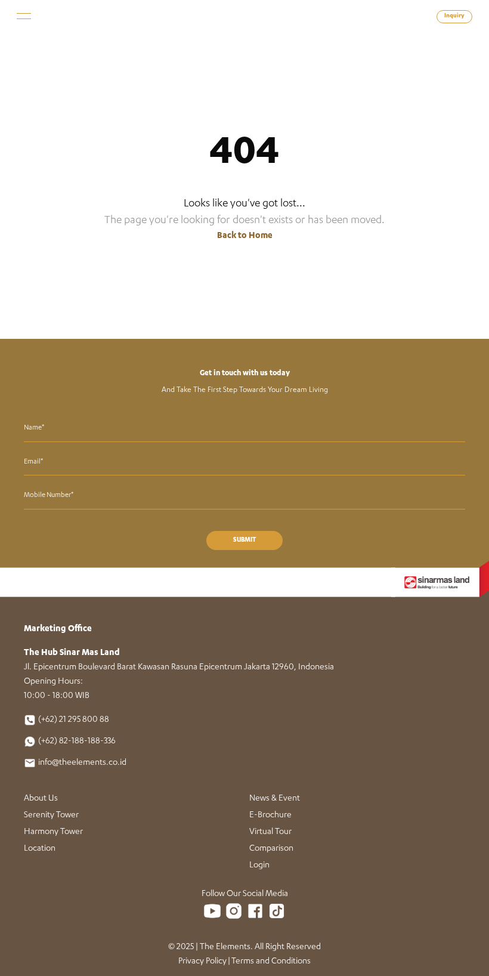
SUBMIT (244, 540)
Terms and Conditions (271, 961)
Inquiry (454, 16)
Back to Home (245, 236)
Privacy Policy (202, 961)
